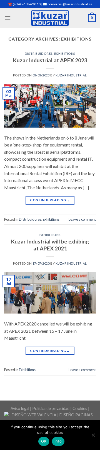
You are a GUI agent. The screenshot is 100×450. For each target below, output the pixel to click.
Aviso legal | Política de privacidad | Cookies (49, 408)
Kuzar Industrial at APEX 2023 (50, 60)
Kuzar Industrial (71, 75)
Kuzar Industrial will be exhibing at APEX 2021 (50, 245)
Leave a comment (82, 219)
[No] (93, 436)
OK (43, 441)
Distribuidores (38, 53)
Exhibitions (64, 53)
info (58, 441)
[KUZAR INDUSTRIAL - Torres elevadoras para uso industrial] (50, 18)
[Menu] (7, 18)
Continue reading (50, 200)
